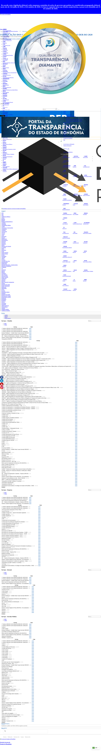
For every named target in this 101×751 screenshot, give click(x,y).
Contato (64, 135)
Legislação (3, 267)
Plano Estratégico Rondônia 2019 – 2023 (74, 119)
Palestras (3, 281)
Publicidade (4, 288)
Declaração (3, 236)
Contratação (4, 229)
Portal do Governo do (13, 106)
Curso (2, 235)
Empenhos (3, 250)
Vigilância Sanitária (5, 310)
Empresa (6, 316)
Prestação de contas (5, 284)
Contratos (3, 230)
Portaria (3, 283)
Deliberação (4, 239)
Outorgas (3, 279)
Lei (2, 268)
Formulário (3, 256)
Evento (3, 255)
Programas (68, 117)
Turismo (3, 308)
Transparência (4, 306)
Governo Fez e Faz (5, 261)
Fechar (3, 487)
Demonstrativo (4, 240)
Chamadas (3, 224)
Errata (2, 251)
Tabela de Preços (5, 305)
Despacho (3, 241)
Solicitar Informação (67, 145)
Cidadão (6, 315)
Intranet (6, 317)
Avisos (2, 218)
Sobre (64, 113)
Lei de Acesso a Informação (68, 144)
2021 (2, 213)
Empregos (65, 132)
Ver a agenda (68, 125)
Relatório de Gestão (5, 294)
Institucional (4, 263)
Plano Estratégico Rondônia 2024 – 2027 (74, 121)
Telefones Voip (16, 736)
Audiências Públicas (5, 216)
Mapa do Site (96, 156)
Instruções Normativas (6, 266)
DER (5, 323)
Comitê (3, 226)
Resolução (3, 298)
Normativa (3, 273)
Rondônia (3, 300)
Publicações (65, 128)
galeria (2, 258)
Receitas (3, 290)
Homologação (4, 262)
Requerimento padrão (6, 297)
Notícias (65, 130)
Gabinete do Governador (71, 116)
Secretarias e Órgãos (65, 154)
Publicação (3, 287)
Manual (3, 271)
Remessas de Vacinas (6, 295)
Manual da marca (66, 122)
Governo (7, 110)
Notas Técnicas (4, 277)
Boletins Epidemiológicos (7, 221)
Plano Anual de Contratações (7, 282)
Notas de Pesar (4, 276)
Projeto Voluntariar (5, 285)
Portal (62, 109)
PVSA (2, 289)
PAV (64, 140)
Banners (3, 219)
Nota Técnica (4, 274)
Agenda (64, 124)
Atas (2, 214)
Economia (3, 247)
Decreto (3, 237)
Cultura (3, 234)
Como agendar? (69, 127)
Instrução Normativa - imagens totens (9, 264)
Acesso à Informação (74, 142)
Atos (2, 215)
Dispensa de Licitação (6, 246)
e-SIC (68, 148)
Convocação (4, 231)
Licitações (3, 269)
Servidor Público (8, 318)
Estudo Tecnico (4, 252)
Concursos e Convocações (7, 227)
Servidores (3, 303)
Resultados (3, 299)
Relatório (3, 293)
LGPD (64, 133)
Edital (2, 248)
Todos (5, 324)
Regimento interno (5, 292)
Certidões (3, 222)
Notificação (3, 278)
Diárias (3, 245)
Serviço (3, 302)
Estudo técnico (4, 253)
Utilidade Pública (5, 309)
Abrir (30, 328)
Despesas (3, 242)
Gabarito (3, 257)
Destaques (3, 243)
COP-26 (3, 232)
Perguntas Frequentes (67, 136)
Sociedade (3, 304)
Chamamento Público (6, 225)
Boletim (3, 220)
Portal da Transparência (68, 152)
